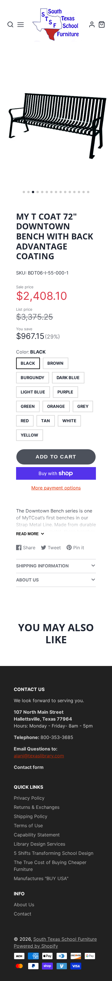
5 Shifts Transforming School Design (53, 853)
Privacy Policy (29, 798)
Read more (27, 534)
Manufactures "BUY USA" (41, 878)
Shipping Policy (30, 816)
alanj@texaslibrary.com (39, 756)
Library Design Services (39, 844)
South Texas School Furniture (65, 939)
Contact (22, 914)
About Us (24, 904)
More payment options (56, 488)
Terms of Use (28, 825)
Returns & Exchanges (36, 807)
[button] (24, 192)
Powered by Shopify (36, 946)
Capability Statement (37, 835)
